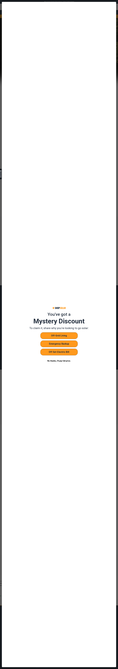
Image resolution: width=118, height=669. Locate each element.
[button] (1, 174)
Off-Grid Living (59, 335)
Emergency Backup (59, 343)
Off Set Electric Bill (59, 352)
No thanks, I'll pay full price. (59, 361)
